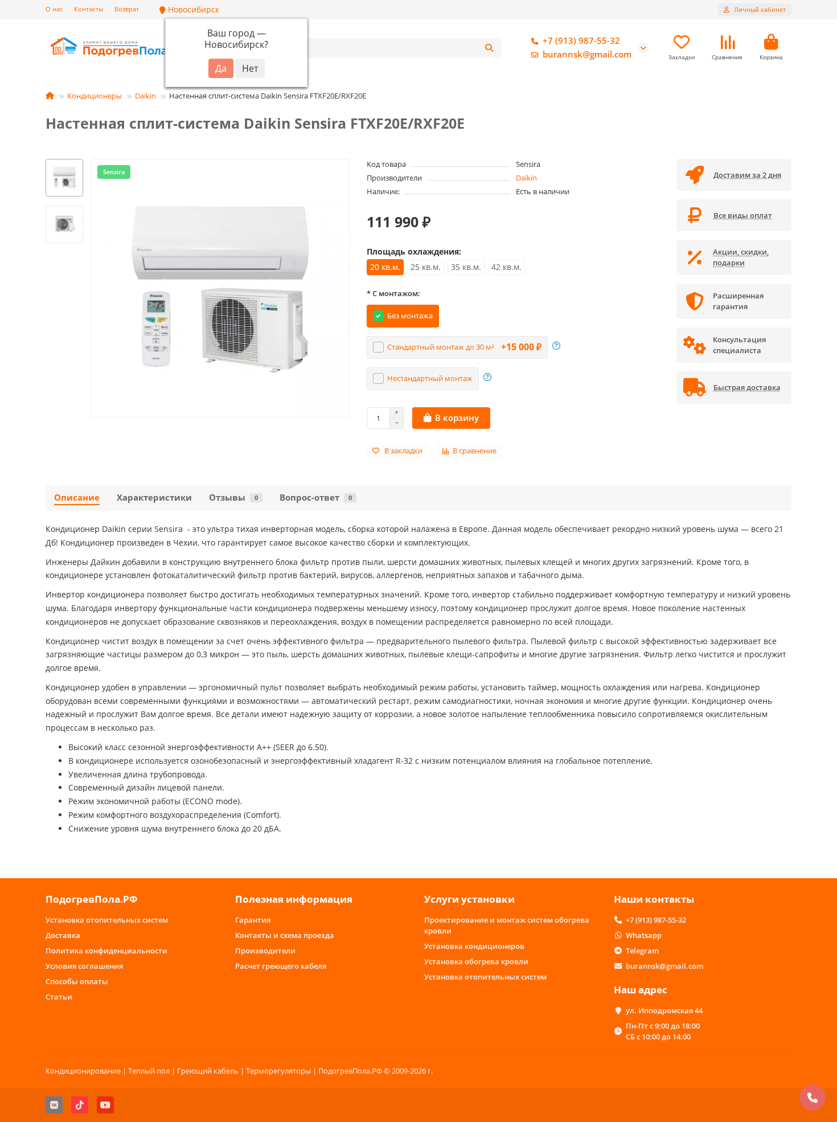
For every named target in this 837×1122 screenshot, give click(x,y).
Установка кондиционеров (474, 946)
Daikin (145, 96)
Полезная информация (293, 899)
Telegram (642, 950)
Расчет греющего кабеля (280, 966)
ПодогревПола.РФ (92, 899)
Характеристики (154, 497)
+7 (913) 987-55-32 (581, 41)
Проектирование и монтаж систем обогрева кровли (506, 925)
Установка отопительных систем (107, 920)
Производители (265, 950)
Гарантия (252, 920)
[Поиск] (489, 48)
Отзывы (233, 497)
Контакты (88, 9)
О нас (54, 9)
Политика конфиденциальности (106, 950)
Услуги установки (469, 899)
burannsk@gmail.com (587, 54)
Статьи (59, 997)
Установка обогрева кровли (476, 961)
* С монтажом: (393, 293)
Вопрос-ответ (316, 497)
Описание (77, 497)
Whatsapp (644, 935)
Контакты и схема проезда (284, 935)
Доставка (63, 935)
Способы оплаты (77, 981)
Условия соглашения (84, 966)
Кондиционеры (94, 96)
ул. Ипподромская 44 (664, 1010)
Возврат (126, 9)
